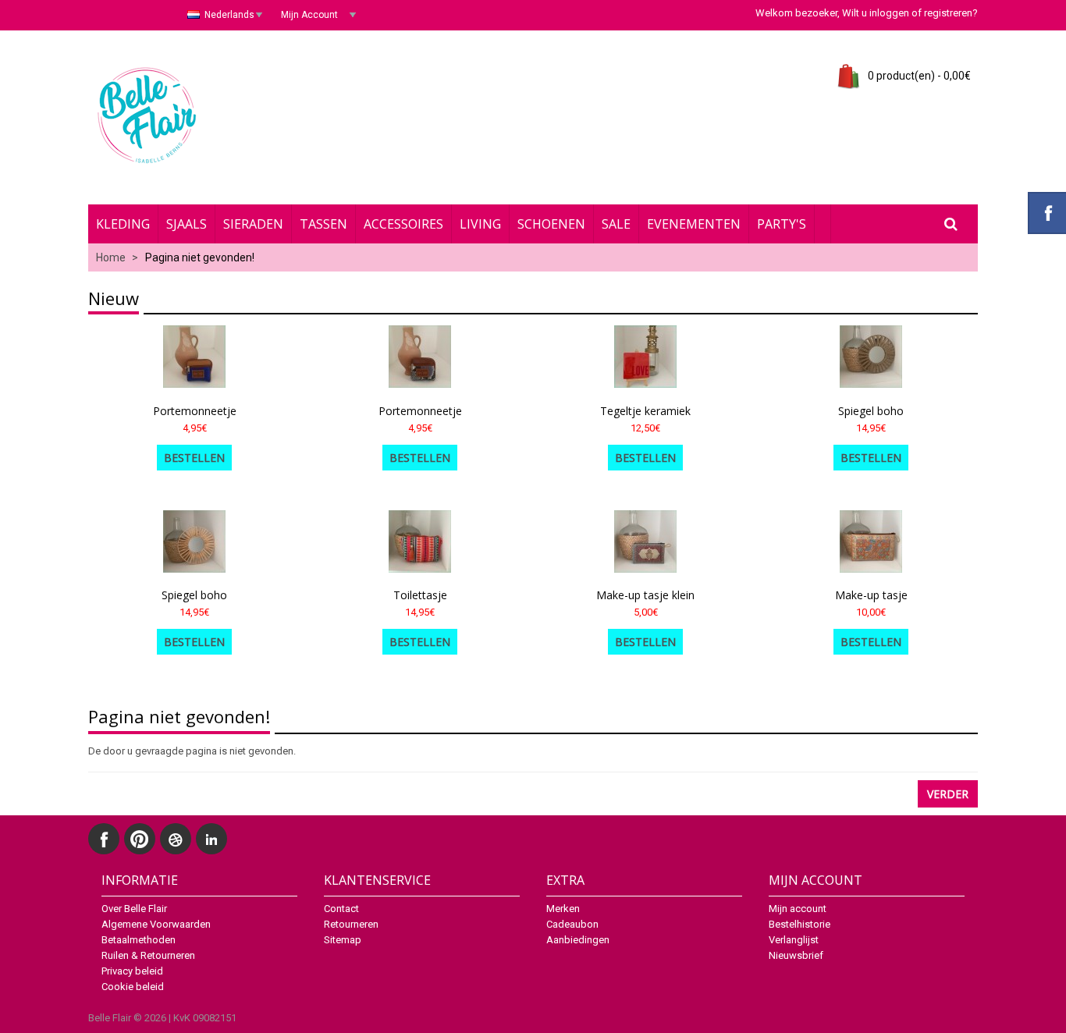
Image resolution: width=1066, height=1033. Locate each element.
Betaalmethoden (138, 940)
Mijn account (797, 908)
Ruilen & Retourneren (148, 955)
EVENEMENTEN (694, 224)
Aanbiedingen (577, 940)
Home (111, 257)
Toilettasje (420, 594)
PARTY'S (781, 224)
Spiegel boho (871, 410)
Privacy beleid (132, 971)
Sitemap (342, 940)
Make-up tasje (871, 594)
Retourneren (351, 924)
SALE (616, 224)
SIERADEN (253, 224)
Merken (563, 908)
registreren (948, 13)
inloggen (889, 13)
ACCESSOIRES (403, 224)
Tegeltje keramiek (645, 410)
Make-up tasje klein (645, 594)
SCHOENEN (551, 224)
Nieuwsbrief (796, 955)
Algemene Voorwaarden (156, 924)
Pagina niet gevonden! (199, 257)
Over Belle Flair (134, 908)
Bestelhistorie (799, 924)
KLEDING (123, 224)
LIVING (480, 224)
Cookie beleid (132, 986)
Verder (947, 793)
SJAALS (186, 224)
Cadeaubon (572, 924)
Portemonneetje (194, 410)
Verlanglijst (794, 940)
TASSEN (323, 224)
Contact (341, 908)
